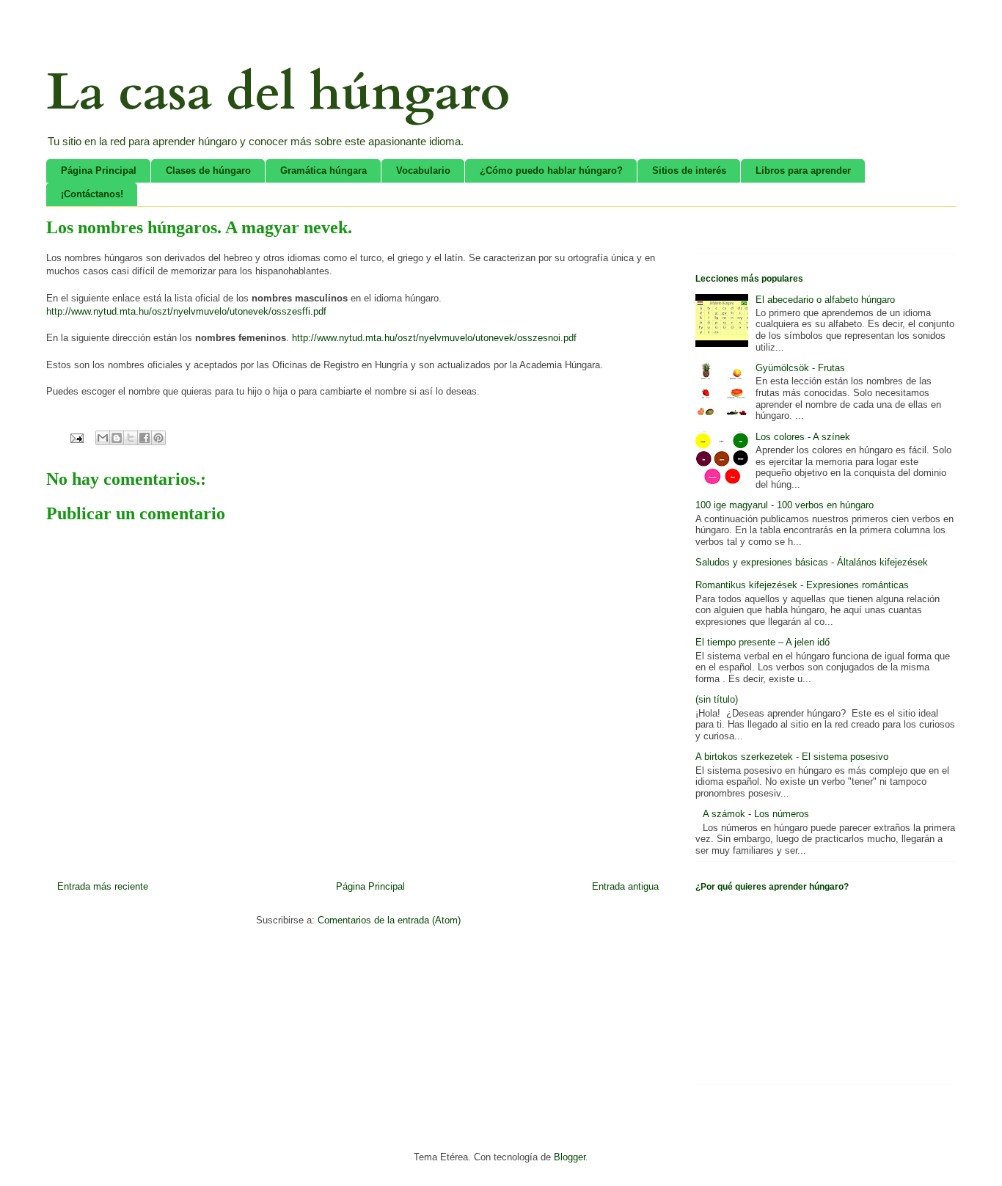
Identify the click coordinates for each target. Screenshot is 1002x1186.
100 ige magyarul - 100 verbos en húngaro (784, 504)
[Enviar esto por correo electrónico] (102, 438)
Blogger (569, 1157)
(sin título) (716, 699)
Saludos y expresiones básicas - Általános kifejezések (811, 562)
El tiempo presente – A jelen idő (762, 642)
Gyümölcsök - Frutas (800, 367)
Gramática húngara (323, 170)
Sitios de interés (689, 170)
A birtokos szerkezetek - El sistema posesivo (791, 756)
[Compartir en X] (130, 438)
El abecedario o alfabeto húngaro (825, 299)
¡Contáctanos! (92, 194)
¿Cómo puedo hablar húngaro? (551, 170)
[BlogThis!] (116, 438)
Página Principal (98, 170)
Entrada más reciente (102, 886)
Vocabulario (423, 170)
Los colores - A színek (803, 436)
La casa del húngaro (278, 92)
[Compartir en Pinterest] (158, 438)
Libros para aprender (803, 170)
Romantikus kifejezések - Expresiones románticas (802, 584)
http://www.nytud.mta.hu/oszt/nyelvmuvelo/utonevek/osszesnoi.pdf (434, 337)
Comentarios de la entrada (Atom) (389, 920)
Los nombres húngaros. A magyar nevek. (199, 227)
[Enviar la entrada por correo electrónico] (76, 437)
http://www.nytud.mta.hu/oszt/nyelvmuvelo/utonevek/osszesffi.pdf (186, 311)
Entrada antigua (625, 886)
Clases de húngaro (208, 170)
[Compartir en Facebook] (144, 438)
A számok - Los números (756, 813)
